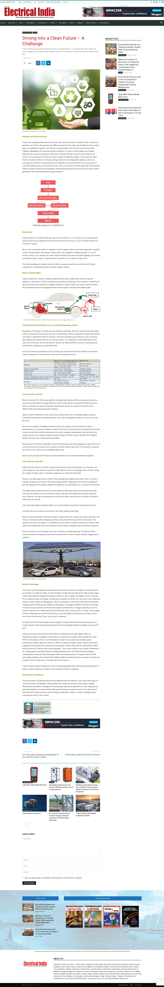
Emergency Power (28, 810)
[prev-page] (23, 824)
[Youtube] (162, 1)
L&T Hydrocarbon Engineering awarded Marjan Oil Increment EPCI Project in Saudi (40, 756)
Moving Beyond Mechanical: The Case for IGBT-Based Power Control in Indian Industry (61, 787)
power (71, 238)
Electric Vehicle (27, 32)
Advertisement (27, 2)
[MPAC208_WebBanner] (61, 723)
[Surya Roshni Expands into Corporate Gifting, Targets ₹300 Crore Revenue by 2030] (111, 49)
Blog (20, 2)
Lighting (79, 23)
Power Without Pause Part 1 (31, 813)
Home (2, 23)
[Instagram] (154, 1)
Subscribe (41, 2)
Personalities (104, 23)
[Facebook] (151, 1)
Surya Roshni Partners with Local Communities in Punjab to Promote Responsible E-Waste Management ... (129, 82)
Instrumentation (27, 782)
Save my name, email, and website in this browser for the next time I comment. (53, 878)
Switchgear (62, 23)
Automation (79, 782)
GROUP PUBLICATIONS (102, 898)
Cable (71, 23)
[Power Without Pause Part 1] (34, 803)
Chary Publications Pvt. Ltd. (32, 985)
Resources (11, 23)
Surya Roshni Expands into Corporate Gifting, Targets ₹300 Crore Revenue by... (45, 907)
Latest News (122, 55)
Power (21, 23)
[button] (161, 23)
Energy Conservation (81, 810)
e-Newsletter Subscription (53, 2)
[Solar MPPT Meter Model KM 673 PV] (34, 774)
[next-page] (27, 824)
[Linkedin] (157, 1)
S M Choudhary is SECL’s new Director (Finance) (82, 755)
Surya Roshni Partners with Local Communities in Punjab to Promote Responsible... (46, 931)
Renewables (30, 23)
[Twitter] (159, 1)
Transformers (42, 23)
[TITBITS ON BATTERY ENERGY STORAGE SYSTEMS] (88, 803)
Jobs (35, 2)
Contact (65, 2)
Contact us (138, 985)
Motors (52, 23)
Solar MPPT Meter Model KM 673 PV (34, 785)
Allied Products (91, 23)
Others (51, 782)
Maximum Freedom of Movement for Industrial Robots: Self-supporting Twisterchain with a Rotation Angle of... (128, 64)
